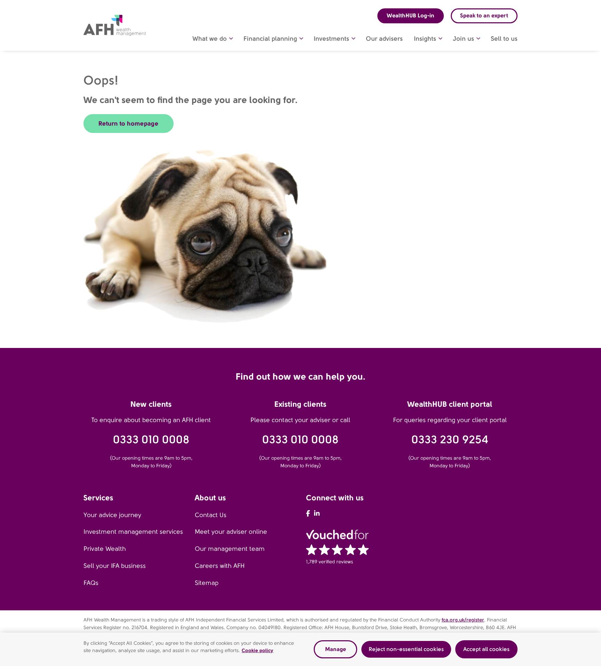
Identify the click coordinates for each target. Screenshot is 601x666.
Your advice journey (112, 515)
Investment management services (133, 531)
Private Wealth (104, 548)
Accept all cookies (486, 649)
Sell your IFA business (114, 565)
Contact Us (210, 515)
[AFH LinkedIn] (317, 513)
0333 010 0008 (151, 439)
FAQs (90, 582)
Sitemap (206, 582)
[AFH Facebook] (308, 513)
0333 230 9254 (449, 439)
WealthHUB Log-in (410, 15)
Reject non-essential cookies (406, 649)
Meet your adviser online (231, 531)
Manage (335, 649)
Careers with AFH (220, 565)
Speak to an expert (484, 15)
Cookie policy (257, 650)
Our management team (230, 548)
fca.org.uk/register (463, 620)
